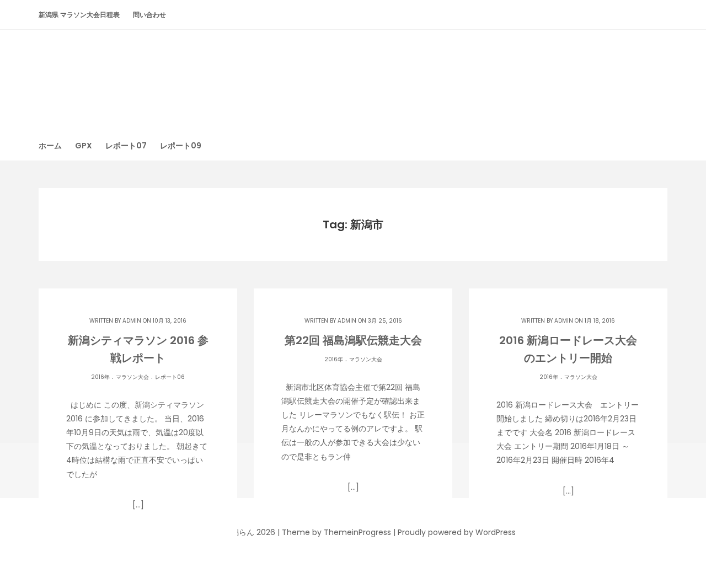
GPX (83, 145)
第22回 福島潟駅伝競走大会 (353, 340)
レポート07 (126, 145)
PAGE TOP (679, 539)
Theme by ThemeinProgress (336, 532)
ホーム (50, 145)
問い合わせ (149, 14)
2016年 (100, 377)
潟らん (353, 74)
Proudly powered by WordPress (457, 532)
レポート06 (170, 377)
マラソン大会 (132, 377)
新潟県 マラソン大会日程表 (79, 14)
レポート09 (180, 145)
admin (131, 321)
